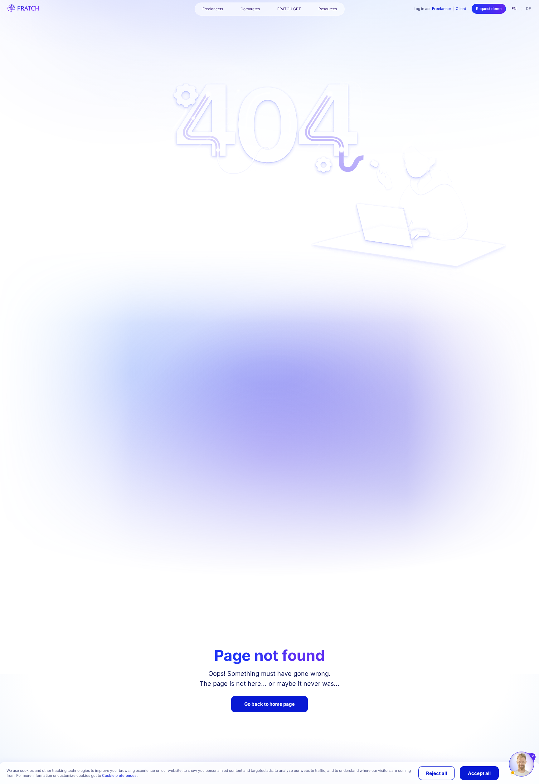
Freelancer (441, 8)
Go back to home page (269, 704)
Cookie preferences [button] (119, 775)
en (514, 8)
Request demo (489, 8)
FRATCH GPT (289, 9)
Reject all (436, 773)
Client (461, 8)
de (528, 8)
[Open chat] (521, 764)
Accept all (479, 773)
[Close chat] (533, 756)
